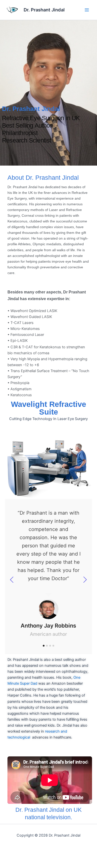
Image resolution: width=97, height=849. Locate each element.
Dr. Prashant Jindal (44, 9)
